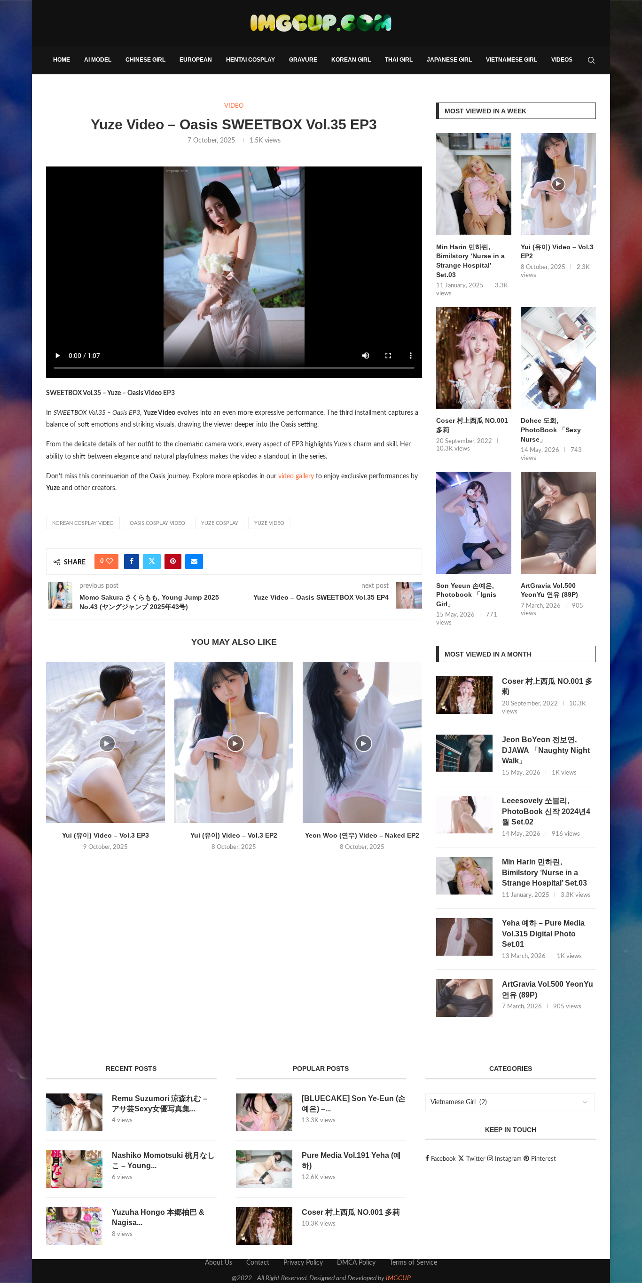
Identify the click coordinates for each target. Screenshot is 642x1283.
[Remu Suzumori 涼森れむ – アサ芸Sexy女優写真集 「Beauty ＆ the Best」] (74, 1112)
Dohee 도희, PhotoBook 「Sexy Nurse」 (551, 430)
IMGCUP (398, 1278)
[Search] (591, 60)
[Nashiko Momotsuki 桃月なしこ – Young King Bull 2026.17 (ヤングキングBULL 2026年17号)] (74, 1169)
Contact (257, 1262)
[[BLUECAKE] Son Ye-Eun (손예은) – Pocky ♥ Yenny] (264, 1112)
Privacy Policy (303, 1262)
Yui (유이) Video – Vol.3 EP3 (105, 835)
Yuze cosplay (219, 523)
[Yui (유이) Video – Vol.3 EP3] (105, 742)
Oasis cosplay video (157, 523)
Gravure (303, 59)
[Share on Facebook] (131, 561)
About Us (218, 1262)
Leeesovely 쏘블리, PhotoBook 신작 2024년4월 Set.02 (546, 811)
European (196, 59)
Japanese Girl (449, 59)
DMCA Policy (356, 1262)
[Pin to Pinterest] (172, 561)
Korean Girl (351, 59)
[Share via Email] (194, 561)
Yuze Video (269, 523)
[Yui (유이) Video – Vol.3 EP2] (233, 742)
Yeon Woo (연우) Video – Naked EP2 (362, 835)
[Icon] (558, 184)
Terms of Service (413, 1262)
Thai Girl (399, 59)
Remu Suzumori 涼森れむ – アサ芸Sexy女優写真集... (159, 1103)
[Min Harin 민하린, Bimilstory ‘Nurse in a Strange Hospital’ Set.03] (473, 184)
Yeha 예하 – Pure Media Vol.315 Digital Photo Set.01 (543, 933)
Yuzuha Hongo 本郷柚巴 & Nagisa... (158, 1217)
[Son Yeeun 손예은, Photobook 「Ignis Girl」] (473, 523)
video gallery (296, 476)
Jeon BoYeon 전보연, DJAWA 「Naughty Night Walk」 (546, 750)
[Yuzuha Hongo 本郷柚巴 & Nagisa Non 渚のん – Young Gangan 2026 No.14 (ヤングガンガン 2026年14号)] (74, 1226)
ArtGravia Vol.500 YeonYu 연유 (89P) (549, 590)
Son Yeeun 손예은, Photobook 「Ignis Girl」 (466, 595)
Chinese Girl (145, 59)
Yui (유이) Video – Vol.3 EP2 (233, 835)
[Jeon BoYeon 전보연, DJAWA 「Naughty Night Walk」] (464, 753)
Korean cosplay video (83, 523)
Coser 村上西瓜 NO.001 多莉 (472, 425)
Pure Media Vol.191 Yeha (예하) (351, 1160)
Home (61, 59)
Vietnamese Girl (511, 59)
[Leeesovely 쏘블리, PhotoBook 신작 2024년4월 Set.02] (464, 814)
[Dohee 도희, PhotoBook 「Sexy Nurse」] (558, 358)
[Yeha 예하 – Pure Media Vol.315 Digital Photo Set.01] (464, 937)
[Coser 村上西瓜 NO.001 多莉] (473, 358)
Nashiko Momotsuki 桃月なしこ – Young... (163, 1160)
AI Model (97, 59)
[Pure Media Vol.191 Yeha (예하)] (264, 1169)
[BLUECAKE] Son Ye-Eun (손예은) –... (354, 1103)
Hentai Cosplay (250, 59)
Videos (561, 59)
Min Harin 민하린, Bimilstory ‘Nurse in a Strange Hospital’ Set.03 (470, 260)
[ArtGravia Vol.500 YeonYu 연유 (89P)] (558, 523)
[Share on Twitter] (152, 561)
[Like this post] (109, 561)
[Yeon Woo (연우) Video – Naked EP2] (362, 742)
